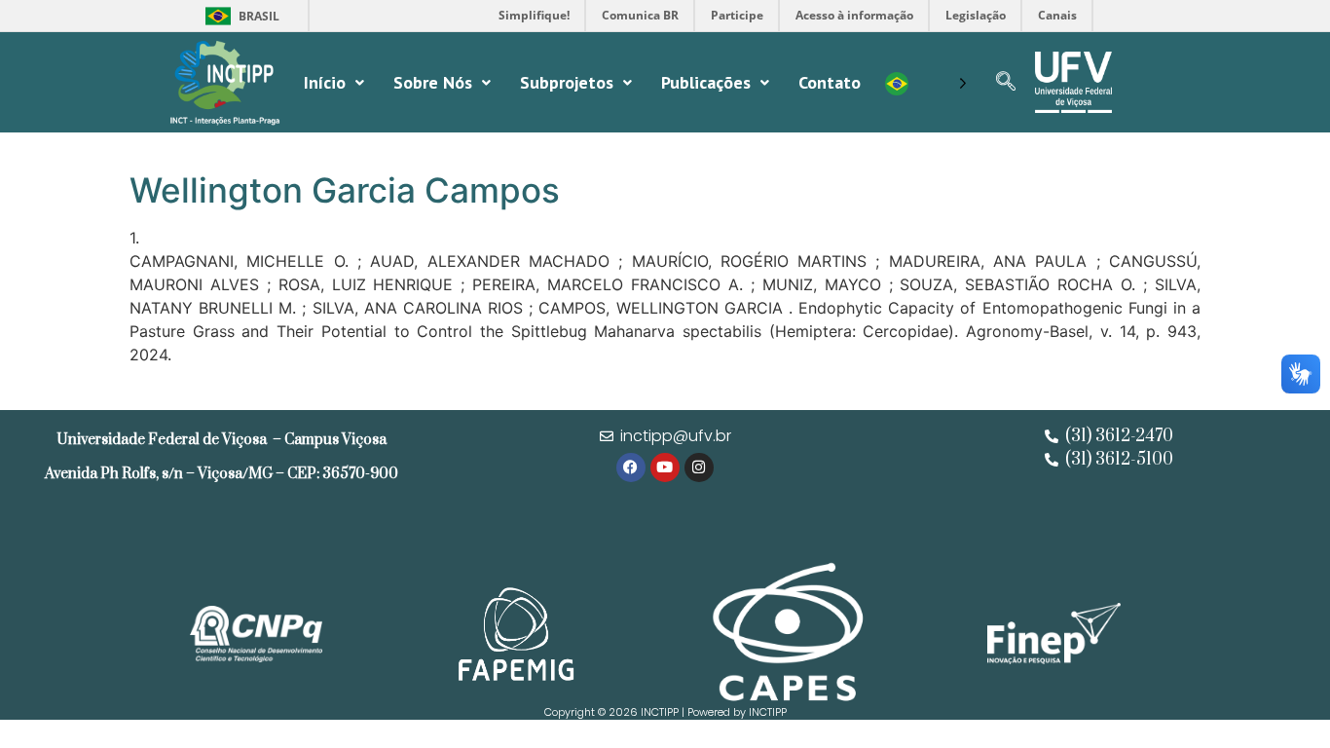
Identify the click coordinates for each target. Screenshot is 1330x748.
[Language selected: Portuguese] (926, 82)
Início (325, 82)
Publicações (706, 82)
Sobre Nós (432, 82)
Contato (829, 82)
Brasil (239, 16)
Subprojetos (566, 82)
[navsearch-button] (1005, 82)
